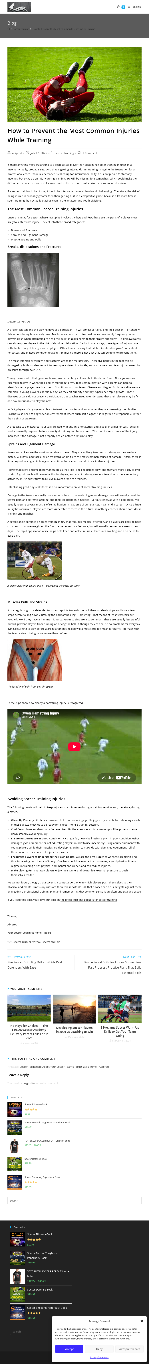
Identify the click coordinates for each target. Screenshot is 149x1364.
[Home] (8, 29)
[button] (142, 1321)
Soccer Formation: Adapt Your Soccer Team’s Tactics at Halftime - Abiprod (64, 1066)
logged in (29, 1083)
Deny (99, 1349)
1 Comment (89, 153)
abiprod (17, 153)
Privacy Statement (99, 1357)
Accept (69, 1349)
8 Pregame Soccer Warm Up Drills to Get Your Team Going (120, 1032)
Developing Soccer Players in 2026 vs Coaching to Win (74, 1030)
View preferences (129, 1349)
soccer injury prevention (27, 942)
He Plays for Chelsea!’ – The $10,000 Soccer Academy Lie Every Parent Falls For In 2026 (29, 1032)
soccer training (65, 153)
